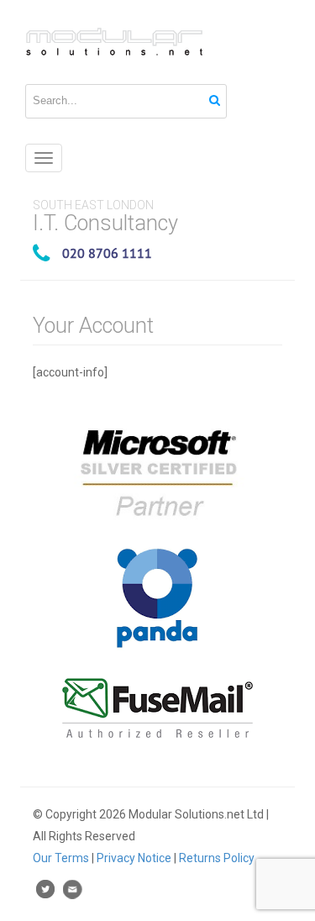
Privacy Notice (134, 858)
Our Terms (61, 858)
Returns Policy (217, 858)
